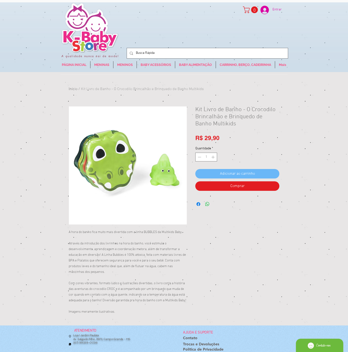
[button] (251, 9)
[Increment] (213, 157)
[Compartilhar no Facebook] (198, 204)
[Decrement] (199, 157)
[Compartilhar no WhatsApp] (207, 204)
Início (73, 89)
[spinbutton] (206, 157)
